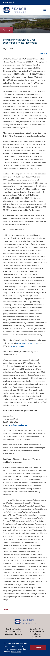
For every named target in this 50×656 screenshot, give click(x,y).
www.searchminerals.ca (26, 343)
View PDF (43, 53)
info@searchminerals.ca (19, 425)
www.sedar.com (18, 346)
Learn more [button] (16, 652)
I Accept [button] (38, 648)
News (5, 609)
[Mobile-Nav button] (45, 9)
